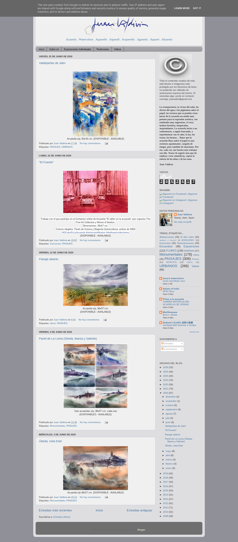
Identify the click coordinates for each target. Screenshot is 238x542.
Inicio (41, 49)
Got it (197, 8)
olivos (53, 323)
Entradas (168, 343)
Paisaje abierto (48, 259)
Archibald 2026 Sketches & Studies (179, 325)
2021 (166, 389)
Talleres (190, 262)
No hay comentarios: (91, 143)
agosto (169, 413)
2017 (166, 482)
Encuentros (166, 246)
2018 (166, 478)
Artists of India (171, 289)
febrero (170, 464)
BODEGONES (188, 240)
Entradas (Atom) (61, 517)
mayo (169, 451)
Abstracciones (166, 237)
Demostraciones (185, 243)
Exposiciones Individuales (77, 49)
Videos (117, 49)
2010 (166, 512)
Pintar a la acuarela (173, 299)
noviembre (171, 401)
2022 (166, 384)
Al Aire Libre (187, 237)
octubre (170, 405)
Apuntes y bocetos (167, 240)
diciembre (171, 396)
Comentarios (170, 349)
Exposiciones (191, 246)
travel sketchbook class (174, 281)
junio (168, 422)
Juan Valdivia (184, 214)
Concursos (55, 243)
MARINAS (189, 251)
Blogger (141, 530)
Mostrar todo (194, 332)
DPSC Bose (168, 291)
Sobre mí (54, 49)
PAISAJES (55, 147)
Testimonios (102, 49)
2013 (166, 499)
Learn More (182, 8)
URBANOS (67, 147)
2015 (166, 490)
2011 (166, 507)
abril (168, 455)
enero (169, 468)
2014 (166, 495)
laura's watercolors (173, 278)
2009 (166, 516)
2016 (166, 486)
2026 (166, 367)
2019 (166, 473)
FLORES (171, 250)
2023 (166, 380)
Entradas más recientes (55, 510)
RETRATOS (171, 262)
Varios (195, 266)
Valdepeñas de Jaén (52, 63)
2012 (166, 503)
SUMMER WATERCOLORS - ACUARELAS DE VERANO (176, 303)
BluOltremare (170, 312)
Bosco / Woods (170, 315)
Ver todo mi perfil (182, 222)
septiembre (172, 409)
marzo (169, 459)
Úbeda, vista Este (50, 441)
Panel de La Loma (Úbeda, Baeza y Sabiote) (68, 338)
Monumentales (57, 426)
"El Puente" (46, 162)
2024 (166, 376)
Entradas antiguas (139, 510)
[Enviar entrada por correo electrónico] (106, 143)
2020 (166, 393)
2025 (166, 372)
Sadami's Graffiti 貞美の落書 (178, 322)
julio (168, 418)
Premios (195, 259)
